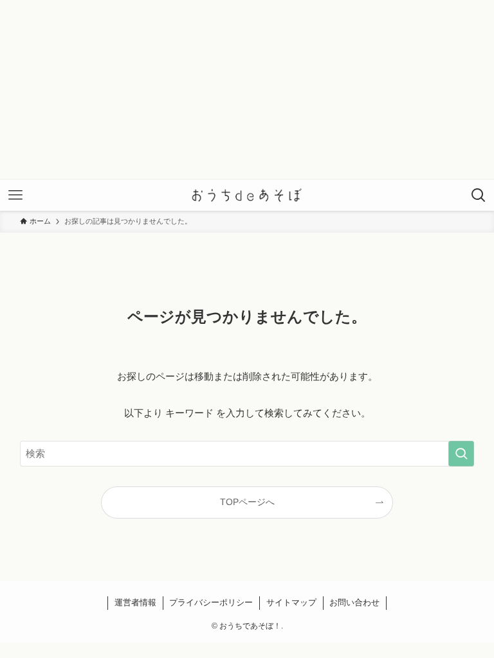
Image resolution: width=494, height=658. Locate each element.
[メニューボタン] (15, 195)
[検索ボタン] (478, 195)
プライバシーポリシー (211, 602)
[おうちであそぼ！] (247, 195)
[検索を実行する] (461, 454)
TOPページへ (247, 502)
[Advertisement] (247, 90)
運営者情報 (135, 602)
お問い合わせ (354, 602)
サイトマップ (291, 602)
